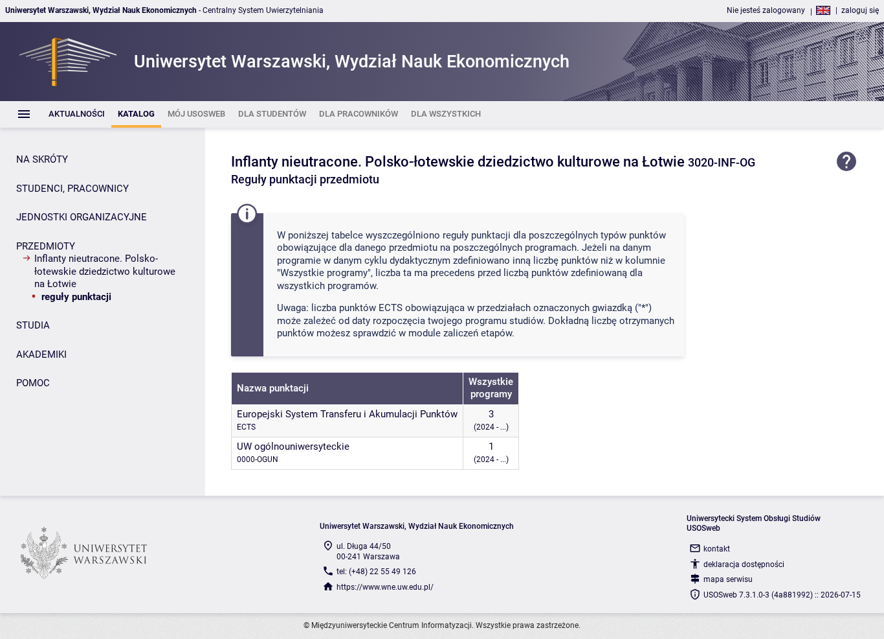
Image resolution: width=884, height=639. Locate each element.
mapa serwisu (728, 579)
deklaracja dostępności (743, 564)
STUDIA (33, 325)
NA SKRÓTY (42, 159)
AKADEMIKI (41, 354)
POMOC (33, 383)
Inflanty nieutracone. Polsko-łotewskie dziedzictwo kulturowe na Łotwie (104, 271)
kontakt (716, 548)
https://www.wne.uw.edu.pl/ (385, 587)
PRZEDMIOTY (45, 246)
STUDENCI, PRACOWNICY (72, 188)
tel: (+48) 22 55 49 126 (376, 571)
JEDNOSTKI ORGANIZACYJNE (81, 217)
